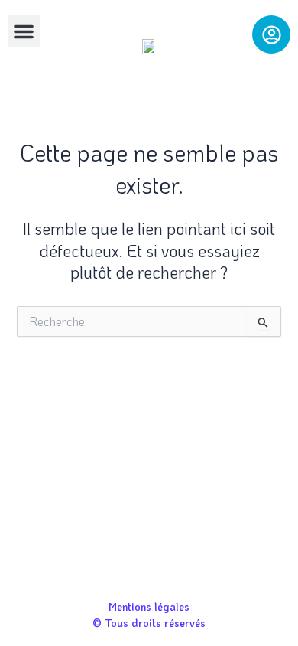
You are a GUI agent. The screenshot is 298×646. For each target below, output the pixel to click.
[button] (24, 31)
